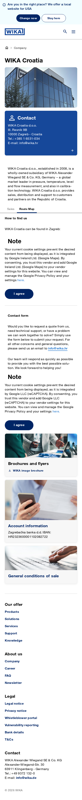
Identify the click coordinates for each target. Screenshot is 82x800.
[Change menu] (73, 32)
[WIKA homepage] (15, 32)
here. (21, 280)
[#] (41, 558)
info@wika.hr (57, 348)
